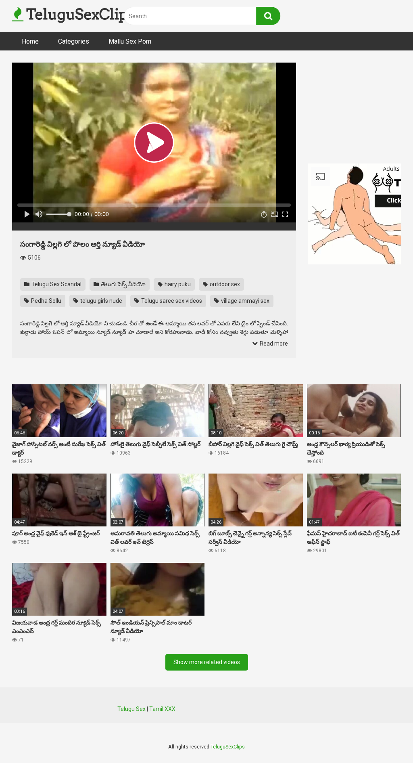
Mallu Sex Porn (129, 41)
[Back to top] (386, 738)
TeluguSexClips (78, 14)
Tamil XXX (162, 709)
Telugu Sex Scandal (55, 284)
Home (30, 41)
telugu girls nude (100, 301)
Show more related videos (206, 662)
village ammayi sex (244, 301)
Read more (273, 343)
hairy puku (177, 284)
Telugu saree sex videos (171, 301)
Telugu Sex (131, 709)
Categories (73, 41)
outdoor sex (224, 284)
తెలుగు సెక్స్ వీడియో (123, 284)
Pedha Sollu (45, 301)
